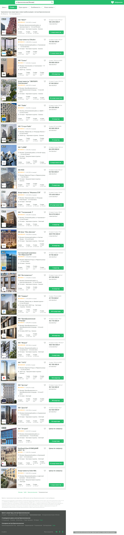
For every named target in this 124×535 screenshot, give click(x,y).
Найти (52, 2)
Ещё (41, 520)
